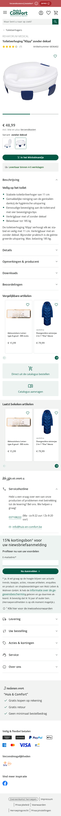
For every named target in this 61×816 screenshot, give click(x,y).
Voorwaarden (39, 804)
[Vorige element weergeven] (4, 358)
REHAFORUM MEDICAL (16, 36)
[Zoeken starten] (55, 21)
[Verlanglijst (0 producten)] (48, 12)
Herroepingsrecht (19, 810)
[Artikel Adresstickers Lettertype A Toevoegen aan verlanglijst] (27, 304)
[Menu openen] (5, 13)
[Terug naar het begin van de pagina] (58, 794)
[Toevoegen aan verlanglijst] (55, 56)
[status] (27, 21)
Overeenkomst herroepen (23, 799)
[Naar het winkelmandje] (55, 12)
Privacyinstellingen (41, 810)
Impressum (47, 799)
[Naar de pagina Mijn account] (40, 12)
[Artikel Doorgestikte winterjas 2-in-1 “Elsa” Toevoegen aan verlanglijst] (56, 304)
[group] (30, 81)
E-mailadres (9, 557)
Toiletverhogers (14, 30)
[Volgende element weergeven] (56, 358)
